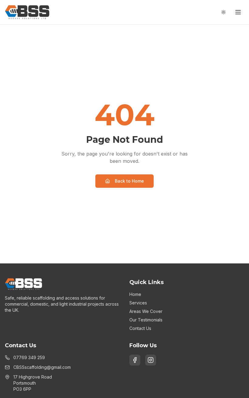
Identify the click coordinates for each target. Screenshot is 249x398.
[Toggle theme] (223, 12)
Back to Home (129, 181)
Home (135, 294)
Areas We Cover (145, 311)
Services (138, 302)
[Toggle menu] (238, 12)
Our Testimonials (145, 319)
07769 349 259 (29, 357)
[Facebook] (134, 360)
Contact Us (140, 328)
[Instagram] (150, 360)
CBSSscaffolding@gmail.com (42, 367)
